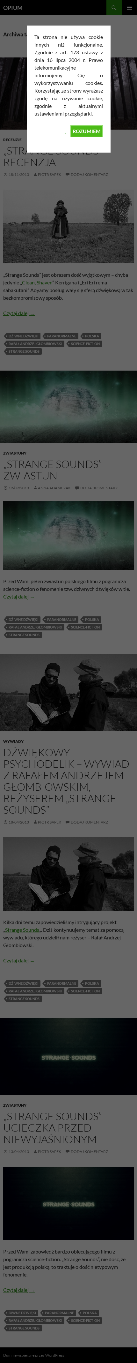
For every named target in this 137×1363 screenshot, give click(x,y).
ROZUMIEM (87, 131)
